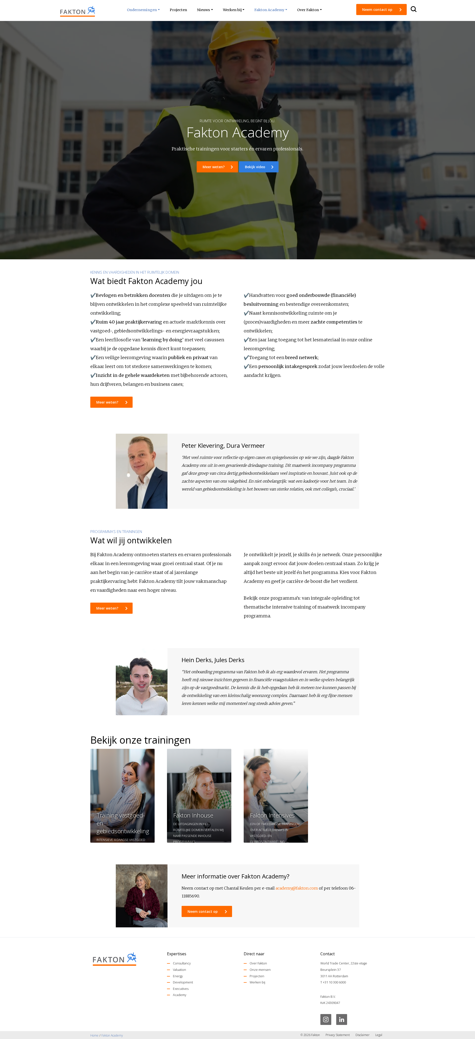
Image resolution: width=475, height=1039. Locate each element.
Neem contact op (377, 9)
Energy (178, 976)
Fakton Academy (112, 1035)
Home (94, 1035)
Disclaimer (363, 1035)
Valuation (179, 969)
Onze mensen (260, 969)
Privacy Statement (338, 1035)
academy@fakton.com (297, 888)
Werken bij (257, 982)
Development (183, 982)
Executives (181, 988)
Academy (179, 995)
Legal (378, 1035)
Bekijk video (255, 166)
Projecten (257, 976)
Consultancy (182, 963)
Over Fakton (258, 963)
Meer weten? (214, 166)
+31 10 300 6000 (334, 982)
